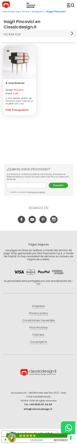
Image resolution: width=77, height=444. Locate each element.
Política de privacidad (36, 192)
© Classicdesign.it (38, 373)
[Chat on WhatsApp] (68, 427)
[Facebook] (22, 222)
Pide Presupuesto (17, 110)
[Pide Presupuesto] (19, 62)
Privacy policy (38, 313)
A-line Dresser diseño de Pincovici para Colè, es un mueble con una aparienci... (19, 101)
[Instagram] (54, 222)
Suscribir (58, 185)
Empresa (38, 306)
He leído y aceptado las (27, 192)
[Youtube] (32, 222)
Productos (71, 5)
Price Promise (38, 327)
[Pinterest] (43, 222)
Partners (38, 335)
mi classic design (31, 5)
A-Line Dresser (15, 83)
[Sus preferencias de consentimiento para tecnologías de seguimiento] (70, 437)
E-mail (27, 185)
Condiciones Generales (38, 320)
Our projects (38, 342)
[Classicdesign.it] (6, 5)
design (15, 89)
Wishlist (9, 51)
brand (12, 93)
